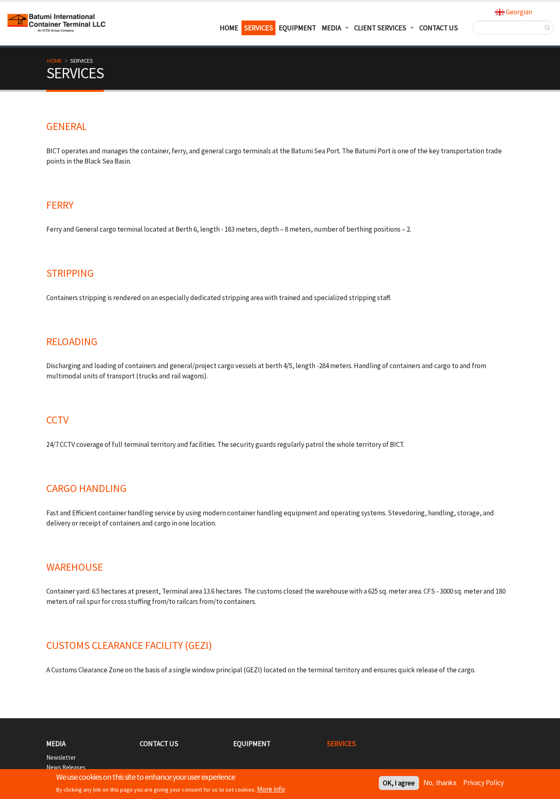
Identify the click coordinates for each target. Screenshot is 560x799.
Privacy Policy (483, 782)
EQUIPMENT (297, 27)
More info (271, 789)
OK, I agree (399, 783)
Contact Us (438, 27)
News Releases (66, 767)
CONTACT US (159, 743)
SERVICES (258, 27)
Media (56, 743)
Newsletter (61, 757)
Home (54, 60)
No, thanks (440, 783)
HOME (229, 27)
